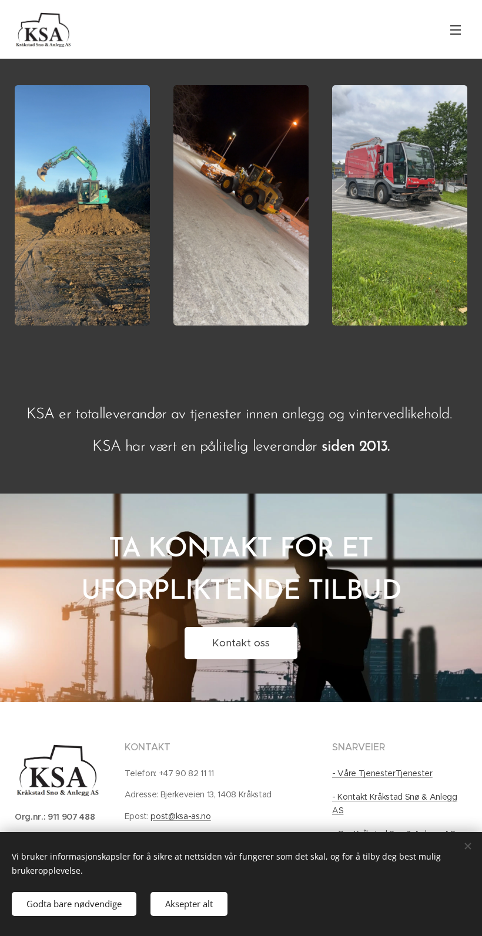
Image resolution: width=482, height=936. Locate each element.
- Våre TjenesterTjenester (382, 773)
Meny (455, 29)
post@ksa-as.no (180, 816)
